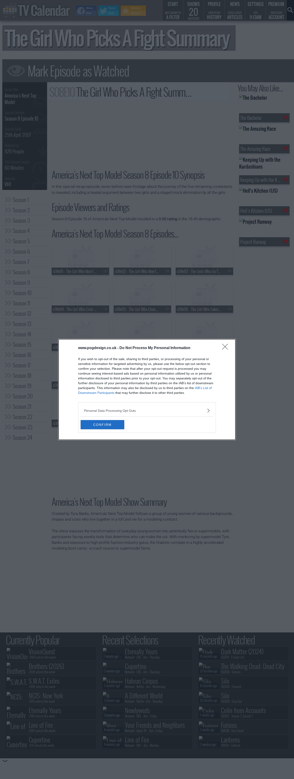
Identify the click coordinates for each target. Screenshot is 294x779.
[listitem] (147, 410)
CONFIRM (102, 424)
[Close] (226, 348)
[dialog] (147, 389)
